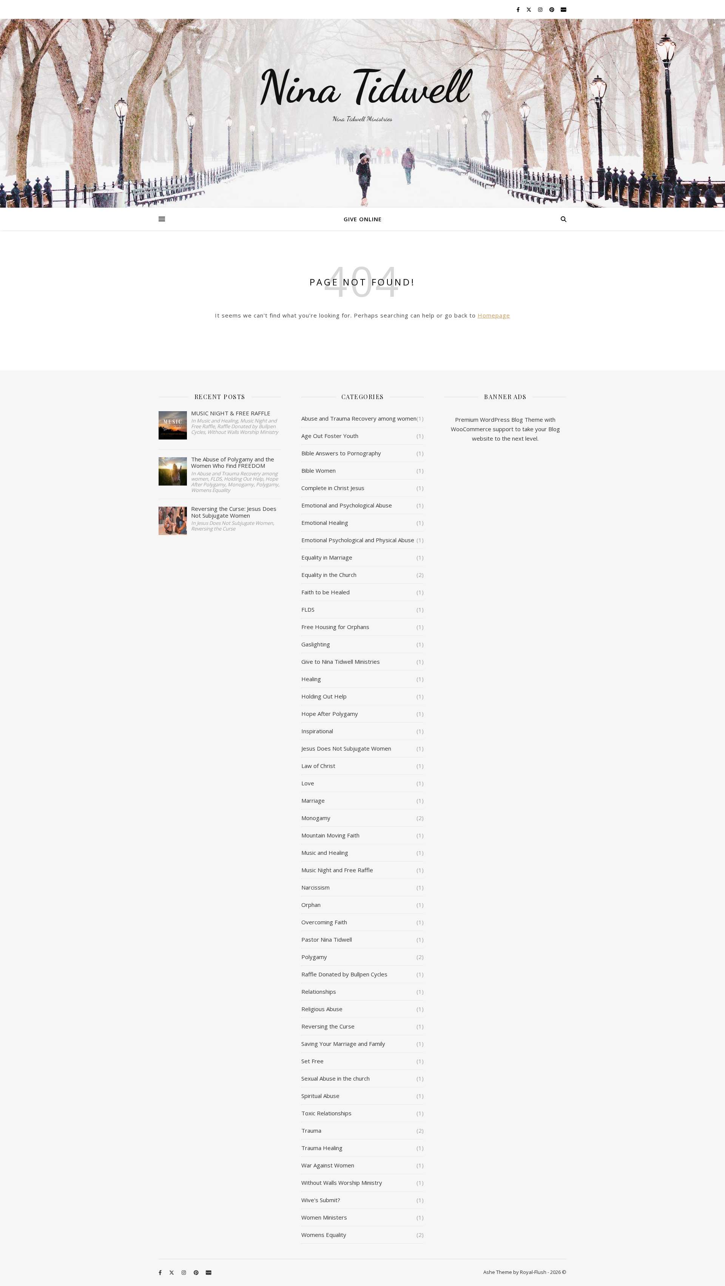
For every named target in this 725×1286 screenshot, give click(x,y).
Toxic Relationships (326, 1113)
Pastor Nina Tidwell (326, 939)
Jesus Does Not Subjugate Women (346, 748)
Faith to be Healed (325, 592)
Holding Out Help (324, 696)
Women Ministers (324, 1217)
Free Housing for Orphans (335, 627)
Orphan (311, 904)
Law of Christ (318, 765)
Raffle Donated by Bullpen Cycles (344, 974)
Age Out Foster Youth (329, 435)
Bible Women (318, 470)
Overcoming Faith (324, 922)
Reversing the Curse (328, 1026)
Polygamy (314, 957)
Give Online (363, 219)
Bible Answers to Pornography (341, 453)
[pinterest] (552, 9)
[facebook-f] (519, 9)
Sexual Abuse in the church (335, 1078)
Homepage (494, 315)
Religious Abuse (321, 1009)
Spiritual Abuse (320, 1095)
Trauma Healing (321, 1148)
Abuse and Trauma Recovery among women (358, 418)
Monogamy (315, 818)
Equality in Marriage (326, 557)
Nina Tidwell (362, 86)
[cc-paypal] (563, 9)
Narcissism (315, 887)
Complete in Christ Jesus (332, 488)
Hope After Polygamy (329, 713)
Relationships (318, 991)
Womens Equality (323, 1234)
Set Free (312, 1061)
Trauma (311, 1130)
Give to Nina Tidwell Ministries (340, 661)
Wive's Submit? (320, 1200)
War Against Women (327, 1165)
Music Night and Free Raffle (337, 870)
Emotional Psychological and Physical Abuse (357, 540)
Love (307, 783)
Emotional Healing (324, 522)
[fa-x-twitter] (529, 9)
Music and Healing (324, 852)
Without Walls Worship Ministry (341, 1182)
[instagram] (540, 9)
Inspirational (317, 731)
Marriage (313, 800)
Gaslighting (315, 644)
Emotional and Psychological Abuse (346, 505)
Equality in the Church (328, 574)
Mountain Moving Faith (330, 835)
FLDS (308, 609)
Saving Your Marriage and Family (343, 1043)
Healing (311, 679)
